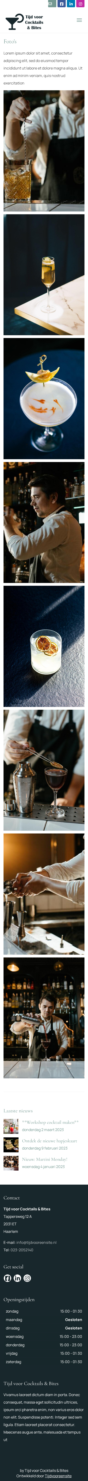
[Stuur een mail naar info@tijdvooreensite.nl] (52, 3)
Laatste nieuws (18, 1111)
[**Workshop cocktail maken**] (11, 1126)
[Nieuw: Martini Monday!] (11, 1163)
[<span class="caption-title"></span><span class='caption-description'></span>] (44, 150)
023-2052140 (22, 1249)
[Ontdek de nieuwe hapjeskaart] (11, 1144)
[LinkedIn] (71, 3)
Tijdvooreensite (58, 1475)
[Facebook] (61, 3)
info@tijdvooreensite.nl (36, 1242)
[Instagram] (80, 3)
